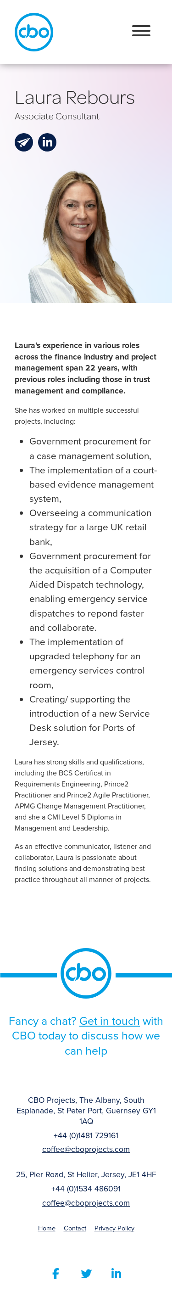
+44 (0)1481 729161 (86, 1135)
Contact (75, 1228)
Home (46, 1228)
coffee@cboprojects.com (86, 1149)
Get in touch (109, 1020)
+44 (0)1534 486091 (86, 1189)
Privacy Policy (114, 1228)
